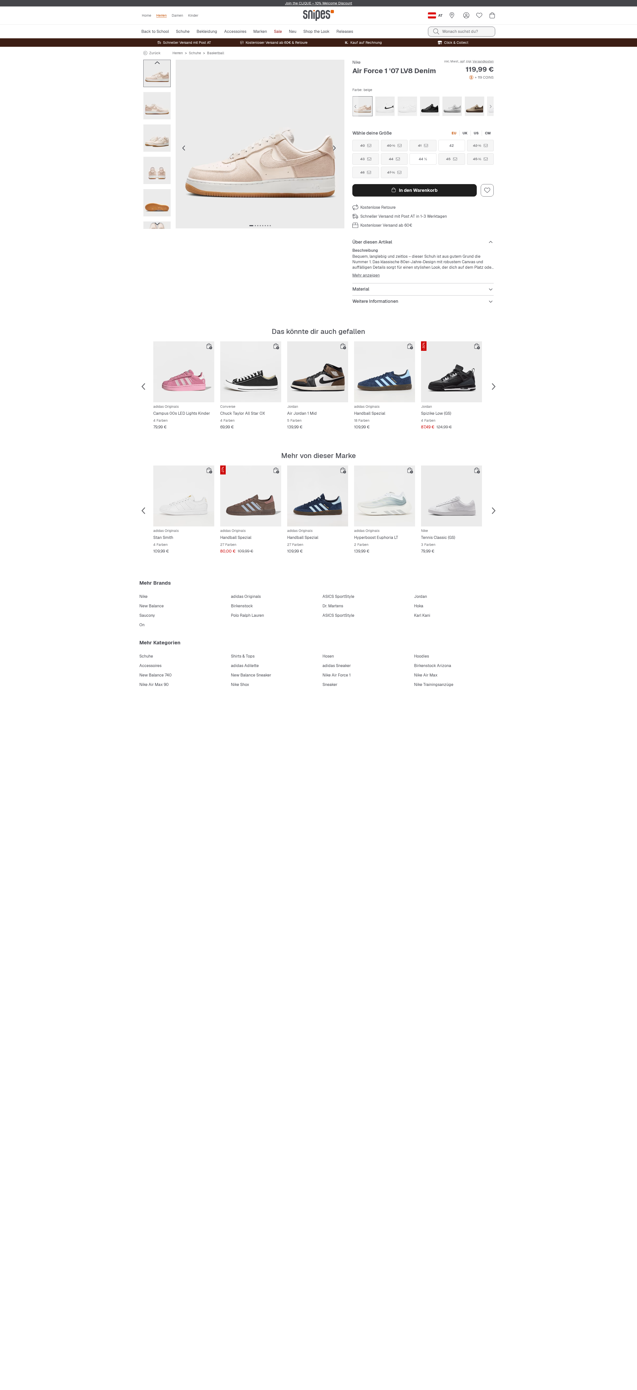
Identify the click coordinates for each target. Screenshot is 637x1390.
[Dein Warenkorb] (492, 15)
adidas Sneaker (336, 665)
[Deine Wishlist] (479, 15)
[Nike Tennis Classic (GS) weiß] (451, 495)
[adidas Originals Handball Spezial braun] (250, 495)
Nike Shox (240, 684)
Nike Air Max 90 (154, 684)
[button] (260, 144)
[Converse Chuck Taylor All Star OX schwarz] (250, 371)
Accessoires (150, 665)
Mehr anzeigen (366, 275)
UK (465, 133)
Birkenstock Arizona (432, 665)
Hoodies (421, 656)
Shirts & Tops (243, 656)
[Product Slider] (157, 73)
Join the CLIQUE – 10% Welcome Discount (318, 3)
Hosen (328, 656)
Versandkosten (483, 61)
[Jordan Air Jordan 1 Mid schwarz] (317, 371)
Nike (356, 62)
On (142, 624)
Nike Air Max (425, 675)
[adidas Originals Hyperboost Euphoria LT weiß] (384, 495)
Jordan (420, 596)
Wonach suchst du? (460, 31)
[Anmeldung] (466, 15)
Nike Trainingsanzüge (433, 684)
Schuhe (195, 53)
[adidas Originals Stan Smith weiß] (183, 495)
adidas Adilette (245, 665)
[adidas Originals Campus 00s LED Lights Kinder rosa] (183, 371)
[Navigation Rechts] (157, 224)
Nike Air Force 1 (336, 675)
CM (488, 133)
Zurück (154, 53)
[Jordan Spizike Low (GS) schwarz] (451, 371)
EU (454, 133)
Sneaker (329, 684)
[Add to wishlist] (487, 190)
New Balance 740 (155, 675)
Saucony (147, 615)
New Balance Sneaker (251, 675)
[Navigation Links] (157, 63)
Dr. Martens (332, 606)
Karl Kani (422, 615)
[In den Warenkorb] (209, 346)
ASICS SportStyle (338, 596)
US (476, 133)
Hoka (418, 606)
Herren (177, 53)
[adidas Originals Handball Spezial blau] (384, 371)
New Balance (151, 606)
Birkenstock (242, 606)
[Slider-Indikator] (251, 225)
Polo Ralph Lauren (247, 615)
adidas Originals (246, 596)
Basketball (215, 53)
